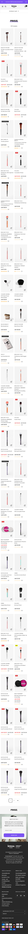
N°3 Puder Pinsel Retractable (5, 296)
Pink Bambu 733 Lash (6, 635)
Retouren (4, 875)
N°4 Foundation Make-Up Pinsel (20, 636)
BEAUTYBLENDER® (5, 539)
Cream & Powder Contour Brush (5, 790)
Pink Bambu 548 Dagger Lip (20, 357)
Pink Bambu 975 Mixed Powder (19, 666)
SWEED (16, 573)
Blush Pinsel (17, 111)
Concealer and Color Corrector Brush (6, 575)
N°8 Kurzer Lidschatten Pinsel (6, 388)
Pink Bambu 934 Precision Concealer (19, 482)
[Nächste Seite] (18, 800)
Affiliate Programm (21, 885)
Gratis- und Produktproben (6, 880)
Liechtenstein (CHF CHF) (8, 911)
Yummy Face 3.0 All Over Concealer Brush (7, 204)
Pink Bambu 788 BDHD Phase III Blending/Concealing (19, 389)
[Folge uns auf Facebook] (17, 895)
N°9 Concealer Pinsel (19, 511)
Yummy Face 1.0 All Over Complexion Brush (20, 143)
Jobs (17, 883)
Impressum (5, 894)
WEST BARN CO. (4, 139)
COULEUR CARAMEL (5, 294)
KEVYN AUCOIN (4, 449)
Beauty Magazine (20, 881)
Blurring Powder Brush (19, 451)
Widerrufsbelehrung (7, 902)
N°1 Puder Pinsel (5, 665)
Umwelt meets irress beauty (6, 904)
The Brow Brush (5, 141)
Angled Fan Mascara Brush (6, 482)
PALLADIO (3, 79)
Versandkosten (6, 873)
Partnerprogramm (6, 885)
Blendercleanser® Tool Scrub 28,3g (6, 542)
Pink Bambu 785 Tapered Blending (7, 173)
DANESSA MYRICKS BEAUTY (18, 140)
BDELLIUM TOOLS (18, 79)
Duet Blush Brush (5, 695)
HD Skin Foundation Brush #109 (7, 50)
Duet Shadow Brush (19, 759)
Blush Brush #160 (18, 326)
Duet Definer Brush (5, 759)
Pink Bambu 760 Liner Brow (6, 266)
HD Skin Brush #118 (5, 111)
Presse (3, 883)
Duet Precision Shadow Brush (20, 542)
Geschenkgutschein (21, 873)
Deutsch (5, 913)
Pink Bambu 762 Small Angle (19, 234)
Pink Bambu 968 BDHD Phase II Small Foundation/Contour (6, 235)
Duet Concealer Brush (6, 451)
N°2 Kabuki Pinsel (18, 296)
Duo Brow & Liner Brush (20, 575)
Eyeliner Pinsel (4, 81)
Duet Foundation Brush (6, 729)
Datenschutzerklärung (7, 899)
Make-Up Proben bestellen (20, 878)
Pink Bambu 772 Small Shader (6, 512)
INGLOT (3, 354)
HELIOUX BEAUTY (5, 324)
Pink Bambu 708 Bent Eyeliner (19, 266)
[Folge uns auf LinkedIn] (24, 895)
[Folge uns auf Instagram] (21, 895)
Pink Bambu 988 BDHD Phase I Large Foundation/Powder (6, 421)
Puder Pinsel (17, 419)
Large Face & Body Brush (20, 789)
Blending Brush (4, 326)
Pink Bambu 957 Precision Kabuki (20, 81)
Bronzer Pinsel (17, 605)
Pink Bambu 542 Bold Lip (20, 202)
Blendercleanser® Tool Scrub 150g (20, 696)
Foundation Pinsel (18, 172)
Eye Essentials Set (5, 356)
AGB (3, 896)
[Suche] (5, 6)
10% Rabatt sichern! (21, 875)
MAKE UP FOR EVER (5, 47)
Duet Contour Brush (19, 729)
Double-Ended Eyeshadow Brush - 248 (20, 50)
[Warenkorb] (25, 6)
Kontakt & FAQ (5, 877)
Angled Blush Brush (5, 605)
